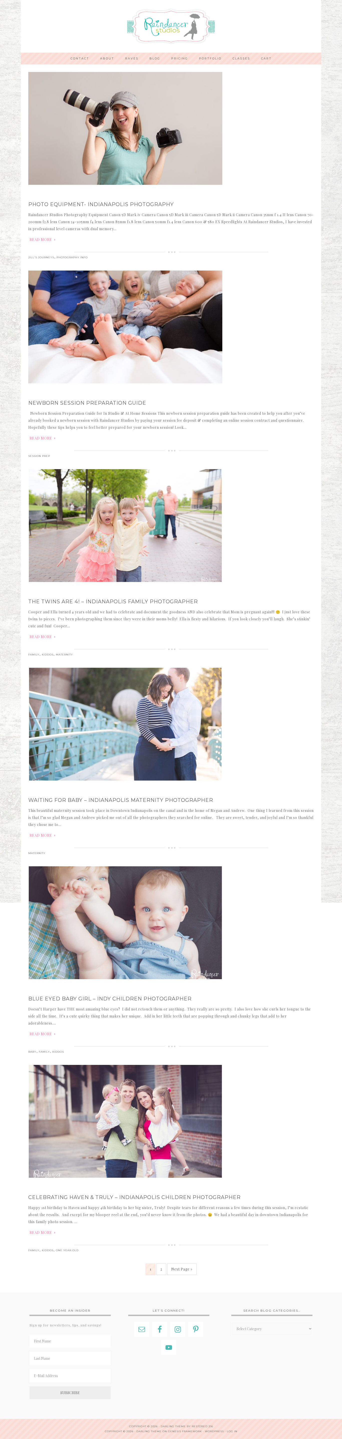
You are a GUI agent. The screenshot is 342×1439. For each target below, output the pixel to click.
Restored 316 (202, 1426)
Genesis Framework (185, 1431)
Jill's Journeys (41, 257)
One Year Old (67, 1250)
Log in (232, 1431)
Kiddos (47, 654)
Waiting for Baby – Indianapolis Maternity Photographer (120, 800)
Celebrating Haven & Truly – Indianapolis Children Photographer (134, 1197)
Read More (41, 239)
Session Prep (39, 456)
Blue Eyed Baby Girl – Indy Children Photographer (110, 999)
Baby (32, 1051)
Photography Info (72, 257)
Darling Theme (148, 1431)
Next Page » (182, 1269)
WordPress (214, 1431)
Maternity (64, 654)
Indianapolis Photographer (171, 26)
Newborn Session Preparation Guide (87, 403)
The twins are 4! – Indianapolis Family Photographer (113, 602)
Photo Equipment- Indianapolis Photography (101, 204)
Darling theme (173, 1426)
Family (33, 654)
